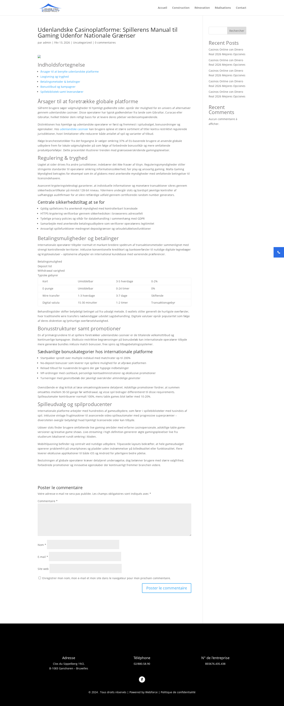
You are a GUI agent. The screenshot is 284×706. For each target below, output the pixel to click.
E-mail (43, 557)
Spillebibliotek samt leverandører (61, 92)
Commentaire (48, 501)
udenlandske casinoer (74, 129)
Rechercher (236, 31)
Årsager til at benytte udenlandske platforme (69, 71)
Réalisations (223, 7)
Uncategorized (82, 42)
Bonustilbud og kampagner (58, 86)
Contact (241, 7)
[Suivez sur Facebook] (142, 679)
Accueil (162, 7)
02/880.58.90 (142, 664)
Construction (181, 7)
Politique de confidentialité (178, 692)
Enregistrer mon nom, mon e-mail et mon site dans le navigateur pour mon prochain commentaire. (106, 578)
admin (47, 42)
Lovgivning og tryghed (54, 76)
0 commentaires (105, 42)
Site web (43, 569)
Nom (42, 545)
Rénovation (202, 7)
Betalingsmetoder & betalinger (60, 81)
